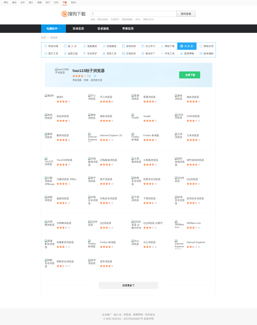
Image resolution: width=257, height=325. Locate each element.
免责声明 (149, 318)
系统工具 (111, 53)
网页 (6, 2)
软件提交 (150, 314)
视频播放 (92, 46)
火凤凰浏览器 (150, 160)
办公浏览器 (149, 242)
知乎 (23, 2)
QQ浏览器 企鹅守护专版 (156, 223)
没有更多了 (128, 285)
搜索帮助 (138, 314)
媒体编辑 (208, 53)
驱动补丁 (150, 53)
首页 (43, 37)
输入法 (117, 314)
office (138, 19)
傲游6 (60, 97)
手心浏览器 (106, 97)
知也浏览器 (63, 116)
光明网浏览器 (64, 223)
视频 (39, 2)
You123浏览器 (64, 160)
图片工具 (53, 53)
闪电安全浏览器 (108, 198)
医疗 (48, 2)
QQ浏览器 (192, 179)
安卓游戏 (103, 28)
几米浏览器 (193, 135)
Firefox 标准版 (151, 135)
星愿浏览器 (149, 97)
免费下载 (190, 75)
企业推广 (107, 314)
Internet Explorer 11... (199, 242)
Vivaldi (147, 116)
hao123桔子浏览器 (89, 70)
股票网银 (189, 53)
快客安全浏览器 (151, 179)
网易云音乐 (148, 19)
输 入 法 (72, 46)
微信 (14, 2)
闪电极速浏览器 (108, 160)
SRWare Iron (194, 223)
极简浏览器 (63, 135)
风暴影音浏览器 (65, 242)
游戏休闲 (131, 46)
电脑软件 (52, 28)
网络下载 (170, 46)
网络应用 (208, 46)
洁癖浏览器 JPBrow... (68, 179)
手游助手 (115, 19)
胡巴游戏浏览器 (195, 160)
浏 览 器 (188, 46)
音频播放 (111, 46)
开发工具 (170, 53)
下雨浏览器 (149, 198)
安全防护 (92, 53)
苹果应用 (128, 28)
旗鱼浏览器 (193, 97)
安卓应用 (78, 28)
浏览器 (127, 314)
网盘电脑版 (127, 19)
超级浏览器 (63, 198)
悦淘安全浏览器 (195, 198)
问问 (56, 2)
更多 (74, 2)
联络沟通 (53, 46)
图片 (31, 2)
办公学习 (150, 46)
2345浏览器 (193, 116)
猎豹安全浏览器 (65, 261)
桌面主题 (73, 53)
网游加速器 (103, 19)
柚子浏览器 (106, 179)
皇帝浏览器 (106, 261)
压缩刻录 (131, 53)
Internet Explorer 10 (111, 135)
